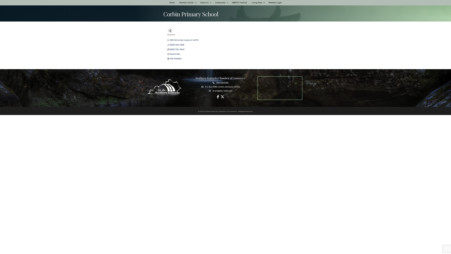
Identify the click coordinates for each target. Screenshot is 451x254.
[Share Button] (170, 30)
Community (220, 3)
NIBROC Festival (239, 3)
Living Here (257, 3)
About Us (204, 3)
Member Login (275, 3)
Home (172, 3)
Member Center (186, 3)
